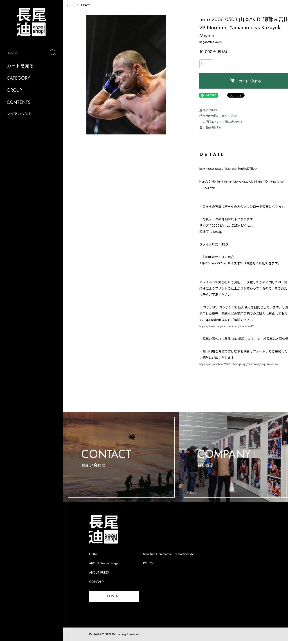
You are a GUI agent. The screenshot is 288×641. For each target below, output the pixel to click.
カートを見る (20, 66)
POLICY (148, 563)
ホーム (71, 5)
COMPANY (96, 581)
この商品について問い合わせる (221, 122)
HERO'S (85, 5)
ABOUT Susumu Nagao (104, 563)
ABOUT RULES (99, 572)
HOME (93, 554)
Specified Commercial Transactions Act (168, 554)
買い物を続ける (210, 127)
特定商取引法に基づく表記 (218, 116)
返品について (208, 110)
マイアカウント (19, 113)
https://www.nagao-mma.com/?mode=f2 (226, 326)
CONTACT (114, 596)
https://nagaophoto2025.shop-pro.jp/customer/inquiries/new (238, 364)
